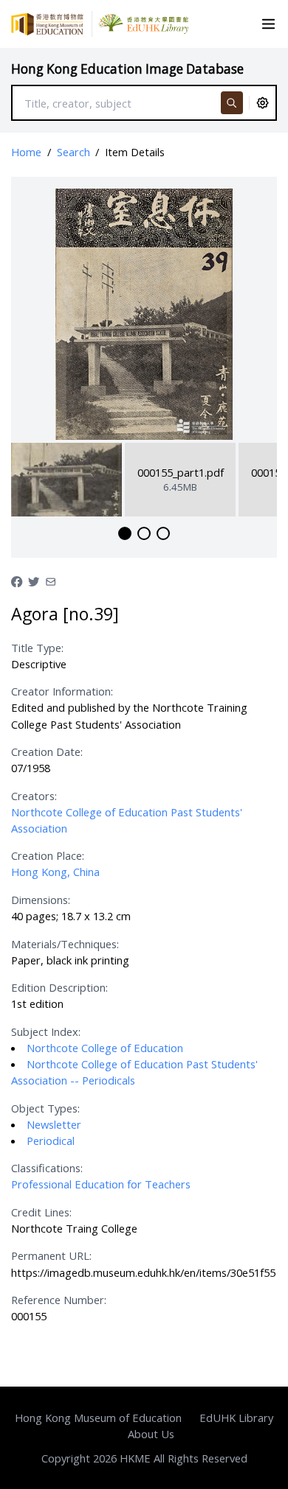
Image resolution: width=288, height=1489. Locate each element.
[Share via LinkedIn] (50, 580)
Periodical (51, 1140)
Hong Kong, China (55, 871)
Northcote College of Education (105, 1047)
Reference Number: (58, 1299)
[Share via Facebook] (16, 580)
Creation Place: (47, 855)
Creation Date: (47, 751)
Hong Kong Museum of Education (98, 1417)
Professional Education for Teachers (101, 1184)
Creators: (34, 795)
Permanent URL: (51, 1255)
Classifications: (47, 1167)
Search (73, 151)
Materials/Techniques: (65, 943)
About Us (151, 1433)
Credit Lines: (41, 1212)
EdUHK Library (236, 1417)
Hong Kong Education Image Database (127, 68)
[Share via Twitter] (33, 580)
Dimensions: (40, 899)
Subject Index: (45, 1031)
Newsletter (54, 1124)
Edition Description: (59, 987)
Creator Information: (62, 691)
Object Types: (45, 1108)
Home (26, 151)
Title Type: (37, 647)
